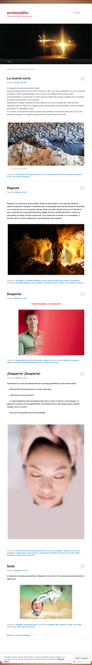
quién (40, 362)
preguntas (34, 362)
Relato (66, 280)
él (71, 360)
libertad (49, 283)
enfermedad (44, 553)
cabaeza (66, 551)
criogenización (21, 553)
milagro (77, 553)
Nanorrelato (38, 360)
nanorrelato (26, 362)
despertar (62, 174)
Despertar (14, 294)
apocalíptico (20, 280)
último (57, 624)
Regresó (13, 188)
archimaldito (17, 12)
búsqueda (27, 283)
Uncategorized (74, 280)
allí (60, 360)
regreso (62, 283)
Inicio (9, 61)
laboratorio (61, 553)
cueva (33, 283)
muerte (9, 176)
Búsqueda (37, 280)
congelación (11, 553)
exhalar (70, 624)
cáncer (72, 551)
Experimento (20, 360)
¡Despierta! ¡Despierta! (23, 373)
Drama (27, 174)
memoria (55, 283)
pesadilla (10, 555)
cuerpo (29, 553)
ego (44, 283)
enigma (9, 362)
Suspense (46, 360)
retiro (67, 283)
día (58, 174)
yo (43, 362)
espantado (50, 280)
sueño (15, 627)
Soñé (10, 566)
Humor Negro (31, 551)
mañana (69, 174)
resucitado (17, 555)
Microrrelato (35, 174)
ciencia (77, 551)
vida (14, 176)
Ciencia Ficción (21, 551)
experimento (53, 553)
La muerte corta (18, 78)
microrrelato (77, 174)
